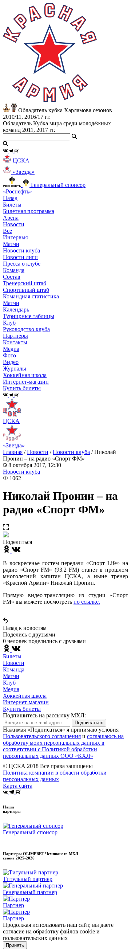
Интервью (15, 237)
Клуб (9, 682)
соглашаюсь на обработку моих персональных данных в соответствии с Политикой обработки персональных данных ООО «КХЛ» (63, 746)
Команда (13, 669)
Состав (11, 277)
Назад (10, 198)
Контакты (15, 342)
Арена (11, 218)
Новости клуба (21, 250)
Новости (37, 452)
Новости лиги (20, 257)
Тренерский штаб (24, 283)
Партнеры (15, 336)
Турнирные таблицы (28, 316)
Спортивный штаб (26, 290)
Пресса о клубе (21, 263)
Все (7, 231)
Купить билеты (22, 709)
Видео (11, 362)
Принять (15, 945)
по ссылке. (87, 602)
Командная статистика (31, 296)
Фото (9, 355)
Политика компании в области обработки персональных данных (55, 775)
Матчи (11, 244)
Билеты (12, 656)
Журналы (14, 368)
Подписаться (89, 722)
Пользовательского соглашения (42, 736)
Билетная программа (28, 211)
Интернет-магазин (26, 702)
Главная (13, 452)
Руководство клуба (26, 329)
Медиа (11, 689)
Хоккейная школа (25, 696)
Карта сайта (17, 786)
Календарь (16, 309)
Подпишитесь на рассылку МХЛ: (44, 715)
